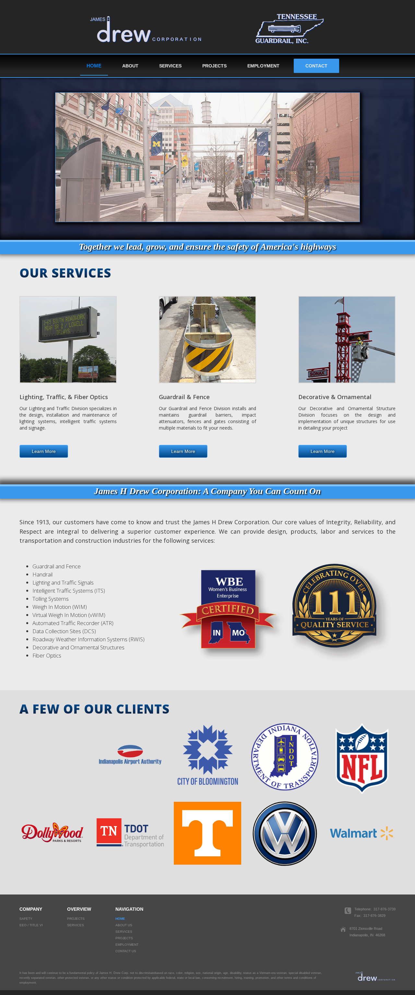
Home (94, 65)
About (130, 65)
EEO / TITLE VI (31, 925)
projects (76, 918)
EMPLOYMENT (263, 65)
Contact (316, 65)
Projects (214, 65)
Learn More (44, 451)
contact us (125, 951)
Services (170, 65)
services (75, 925)
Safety (25, 918)
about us (123, 925)
